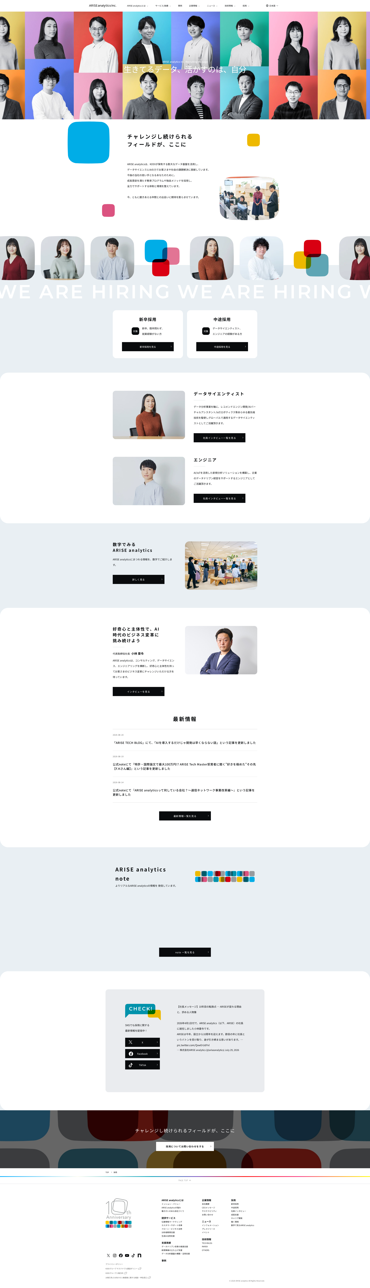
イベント (205, 1232)
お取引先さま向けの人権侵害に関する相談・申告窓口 (126, 1277)
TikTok (142, 1065)
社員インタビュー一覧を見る (219, 438)
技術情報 (206, 1239)
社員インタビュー (238, 1211)
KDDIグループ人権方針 (114, 1273)
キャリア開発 (236, 1218)
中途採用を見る (222, 346)
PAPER (205, 1246)
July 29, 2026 (232, 1050)
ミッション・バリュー (171, 1204)
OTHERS (205, 1250)
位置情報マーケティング (172, 1221)
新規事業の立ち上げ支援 (172, 1250)
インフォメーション (210, 1225)
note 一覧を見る (185, 952)
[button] (138, 6)
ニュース (206, 1221)
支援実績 (166, 1242)
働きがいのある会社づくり (173, 1211)
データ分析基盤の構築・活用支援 (176, 1253)
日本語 (272, 5)
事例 (180, 5)
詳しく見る (138, 579)
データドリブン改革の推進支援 (175, 1246)
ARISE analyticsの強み (171, 1207)
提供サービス (168, 1218)
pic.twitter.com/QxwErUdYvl (193, 1045)
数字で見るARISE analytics (242, 1225)
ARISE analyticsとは (173, 1200)
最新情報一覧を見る (185, 816)
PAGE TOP (183, 1180)
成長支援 (235, 1214)
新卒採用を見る (148, 346)
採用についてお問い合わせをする (185, 1146)
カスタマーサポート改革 (172, 1225)
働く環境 (235, 1221)
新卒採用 (235, 1204)
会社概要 (205, 1204)
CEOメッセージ (208, 1207)
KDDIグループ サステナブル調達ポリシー (122, 1268)
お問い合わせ (207, 1214)
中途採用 (235, 1207)
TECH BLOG (207, 1243)
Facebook (142, 1053)
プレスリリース (208, 1228)
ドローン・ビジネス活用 (172, 1228)
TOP (107, 1172)
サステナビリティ (209, 1211)
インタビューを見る (138, 691)
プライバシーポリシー (114, 1264)
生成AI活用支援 (168, 1236)
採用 (233, 1200)
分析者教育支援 (168, 1232)
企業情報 (206, 1200)
